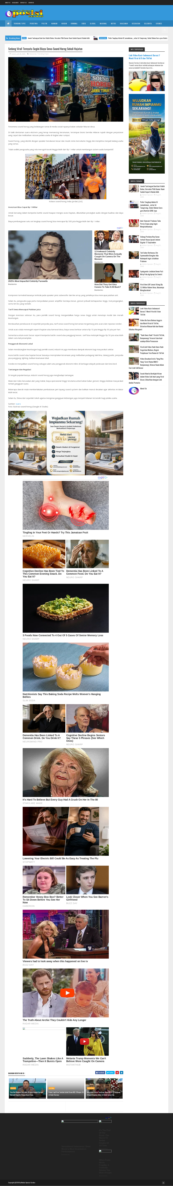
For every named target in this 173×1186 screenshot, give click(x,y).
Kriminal (74, 23)
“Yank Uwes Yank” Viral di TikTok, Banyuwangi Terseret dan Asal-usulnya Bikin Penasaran (152, 338)
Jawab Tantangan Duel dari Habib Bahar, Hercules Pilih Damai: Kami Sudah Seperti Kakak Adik (152, 189)
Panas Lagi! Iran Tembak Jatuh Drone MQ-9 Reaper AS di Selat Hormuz (66, 1093)
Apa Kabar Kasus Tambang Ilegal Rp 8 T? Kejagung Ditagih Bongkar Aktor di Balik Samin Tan (103, 1093)
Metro (113, 23)
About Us (143, 388)
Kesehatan (136, 23)
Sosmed (159, 23)
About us (7, 3)
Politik (44, 23)
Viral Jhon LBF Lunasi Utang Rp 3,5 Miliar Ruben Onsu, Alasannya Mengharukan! (152, 287)
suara (18, 403)
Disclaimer (15, 3)
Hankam (54, 23)
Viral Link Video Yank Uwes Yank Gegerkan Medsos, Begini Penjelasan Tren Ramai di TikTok (152, 349)
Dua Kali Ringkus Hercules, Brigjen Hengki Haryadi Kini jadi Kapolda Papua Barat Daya (26, 1093)
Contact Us (23, 3)
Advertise (31, 3)
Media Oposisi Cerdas (28, 1182)
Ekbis (84, 23)
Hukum (64, 23)
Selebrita (148, 23)
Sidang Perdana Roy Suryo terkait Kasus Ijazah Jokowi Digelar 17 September (150, 239)
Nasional (103, 23)
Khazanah (124, 23)
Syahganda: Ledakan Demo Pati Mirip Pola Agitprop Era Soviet (151, 273)
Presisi (13, 1088)
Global (93, 23)
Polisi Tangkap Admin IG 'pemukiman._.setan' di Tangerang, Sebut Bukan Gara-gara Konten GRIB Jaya (95, 38)
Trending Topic (20, 23)
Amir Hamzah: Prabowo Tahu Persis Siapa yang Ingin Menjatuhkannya (150, 223)
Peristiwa (34, 23)
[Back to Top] (163, 1182)
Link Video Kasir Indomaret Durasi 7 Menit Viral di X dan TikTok (144, 57)
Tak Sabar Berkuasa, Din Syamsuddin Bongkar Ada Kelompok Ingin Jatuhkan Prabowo (149, 257)
